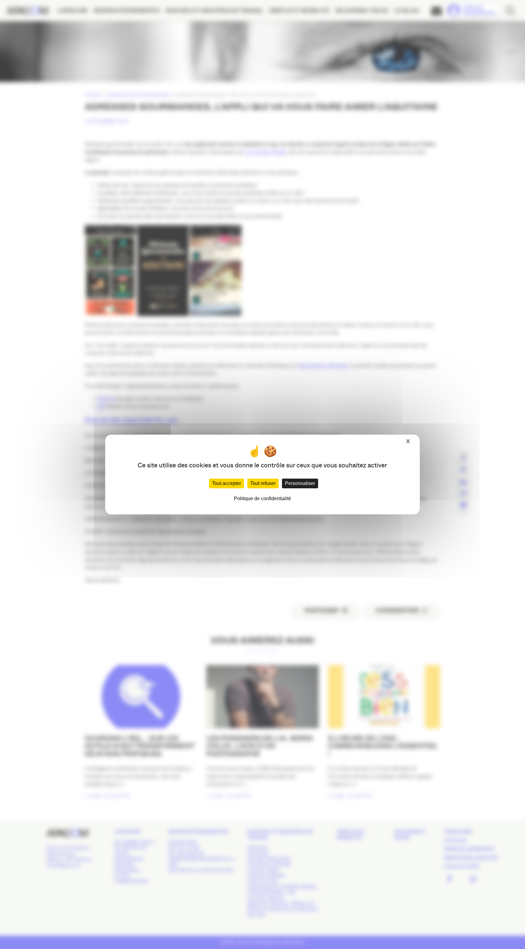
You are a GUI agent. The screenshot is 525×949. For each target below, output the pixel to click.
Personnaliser (300, 483)
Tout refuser (263, 483)
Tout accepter (226, 483)
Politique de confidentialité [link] (262, 498)
